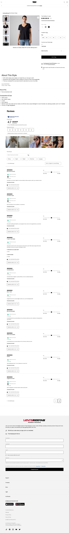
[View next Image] (38, 30)
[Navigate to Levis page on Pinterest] (10, 529)
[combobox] (54, 163)
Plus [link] (47, 32)
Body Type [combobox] (32, 158)
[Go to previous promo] (1, 5)
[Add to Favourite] (38, 18)
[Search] (64, 2)
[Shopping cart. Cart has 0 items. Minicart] (67, 2)
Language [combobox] (41, 158)
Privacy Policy (38, 466)
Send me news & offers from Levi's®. (14, 455)
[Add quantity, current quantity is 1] (63, 51)
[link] (7, 512)
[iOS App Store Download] (10, 504)
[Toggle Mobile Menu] (1, 2)
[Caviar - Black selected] (49, 27)
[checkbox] (7, 455)
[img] (62, 460)
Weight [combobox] (24, 158)
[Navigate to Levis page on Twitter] (19, 529)
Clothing (4, 13)
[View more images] (6, 44)
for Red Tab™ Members (48, 20)
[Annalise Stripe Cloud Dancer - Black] (45, 27)
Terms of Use (43, 466)
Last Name (8, 444)
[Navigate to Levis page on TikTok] (6, 529)
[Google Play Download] (20, 504)
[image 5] (26, 44)
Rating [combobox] (9, 158)
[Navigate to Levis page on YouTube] (16, 529)
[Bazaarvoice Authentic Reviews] (13, 117)
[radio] (43, 37)
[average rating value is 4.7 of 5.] (45, 18)
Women (7, 13)
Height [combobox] (16, 158)
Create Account (34, 469)
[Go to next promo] (67, 5)
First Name (8, 438)
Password (7, 457)
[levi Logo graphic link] (34, 2)
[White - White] (42, 27)
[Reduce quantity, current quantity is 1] (58, 51)
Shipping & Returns (51, 64)
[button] (43, 46)
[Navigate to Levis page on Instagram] (13, 529)
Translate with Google (10, 182)
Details (41, 5)
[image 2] (22, 44)
